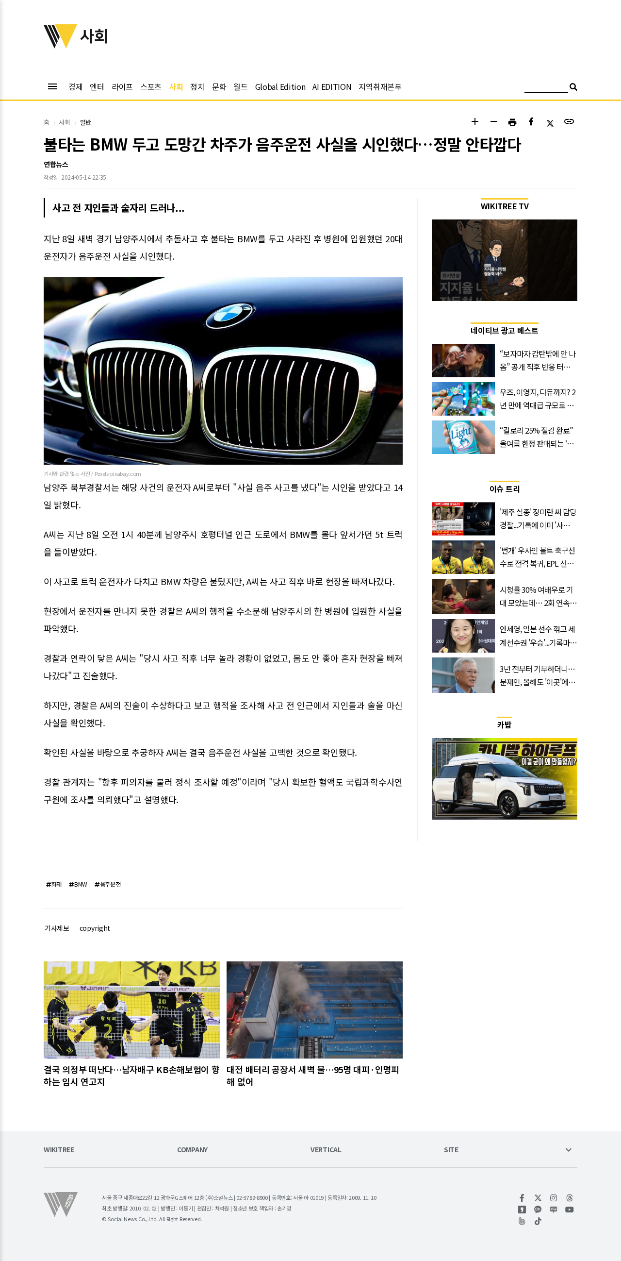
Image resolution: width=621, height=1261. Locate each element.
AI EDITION (331, 86)
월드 (240, 86)
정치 (197, 86)
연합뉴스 (56, 164)
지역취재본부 (380, 86)
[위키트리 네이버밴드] (522, 1221)
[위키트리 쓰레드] (570, 1198)
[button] (474, 123)
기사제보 (57, 928)
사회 (176, 86)
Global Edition (280, 86)
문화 (219, 86)
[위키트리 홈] (61, 45)
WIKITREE (59, 1150)
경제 (75, 86)
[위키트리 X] (538, 1198)
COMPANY (192, 1150)
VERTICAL (326, 1150)
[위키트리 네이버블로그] (554, 1209)
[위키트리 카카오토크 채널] (538, 1209)
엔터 (97, 86)
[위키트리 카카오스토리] (522, 1209)
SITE (451, 1150)
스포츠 (151, 86)
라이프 (122, 86)
